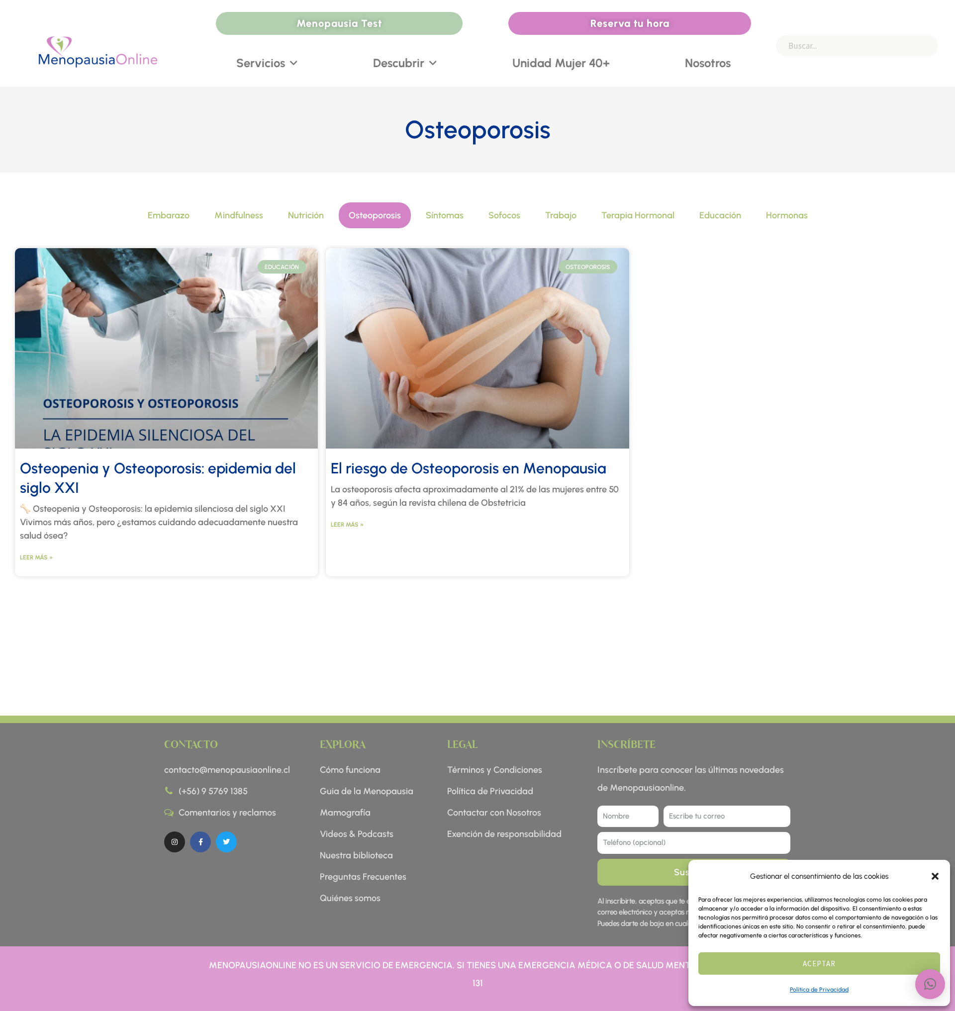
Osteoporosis (375, 215)
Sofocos (504, 215)
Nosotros (708, 63)
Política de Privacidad (819, 989)
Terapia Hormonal (637, 215)
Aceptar (819, 963)
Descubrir (398, 63)
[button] (935, 876)
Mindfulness (238, 215)
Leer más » (36, 557)
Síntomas (445, 215)
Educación (720, 215)
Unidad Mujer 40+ (561, 63)
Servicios (260, 63)
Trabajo (560, 215)
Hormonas (787, 215)
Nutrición (306, 215)
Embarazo (169, 215)
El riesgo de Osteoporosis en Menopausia (468, 468)
